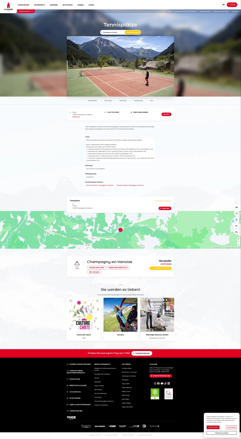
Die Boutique (74, 379)
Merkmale (123, 100)
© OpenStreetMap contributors (228, 248)
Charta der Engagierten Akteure (103, 401)
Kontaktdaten (92, 100)
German (224, 4)
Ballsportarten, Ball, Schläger (221, 11)
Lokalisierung (138, 100)
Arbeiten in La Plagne (78, 385)
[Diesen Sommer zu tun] (236, 207)
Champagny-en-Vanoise (129, 376)
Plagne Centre (126, 391)
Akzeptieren (213, 427)
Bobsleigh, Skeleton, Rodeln (157, 335)
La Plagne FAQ (75, 392)
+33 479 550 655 (165, 264)
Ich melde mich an (142, 353)
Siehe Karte (76, 117)
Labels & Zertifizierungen (79, 404)
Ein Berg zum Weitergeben (80, 364)
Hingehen (165, 208)
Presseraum (97, 397)
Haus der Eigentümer (100, 393)
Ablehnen (231, 427)
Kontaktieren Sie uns (161, 376)
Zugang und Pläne (96, 267)
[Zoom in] (238, 238)
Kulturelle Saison (84, 335)
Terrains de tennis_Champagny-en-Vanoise (99, 185)
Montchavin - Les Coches (129, 372)
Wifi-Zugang (94, 272)
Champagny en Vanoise (162, 201)
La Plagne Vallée (126, 368)
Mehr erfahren (132, 32)
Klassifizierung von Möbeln (102, 374)
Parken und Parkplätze (118, 267)
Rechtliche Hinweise (95, 435)
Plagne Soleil (125, 395)
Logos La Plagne (99, 385)
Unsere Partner (76, 411)
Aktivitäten (67, 5)
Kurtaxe (96, 378)
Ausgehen (54, 5)
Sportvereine (74, 398)
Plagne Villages (126, 403)
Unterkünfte (39, 5)
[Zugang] (236, 232)
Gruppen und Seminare (101, 405)
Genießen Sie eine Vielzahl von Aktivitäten (186, 11)
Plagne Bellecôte (127, 387)
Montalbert (125, 380)
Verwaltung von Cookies (144, 435)
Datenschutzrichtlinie (111, 435)
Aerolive (120, 335)
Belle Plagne (125, 399)
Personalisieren (221, 433)
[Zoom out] (238, 241)
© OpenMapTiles (216, 248)
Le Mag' (91, 5)
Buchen (166, 114)
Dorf (151, 100)
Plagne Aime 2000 (127, 407)
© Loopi (238, 248)
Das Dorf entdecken (161, 268)
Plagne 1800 (125, 383)
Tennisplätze (235, 11)
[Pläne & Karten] (236, 213)
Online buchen (24, 11)
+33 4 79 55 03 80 (113, 112)
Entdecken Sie (23, 5)
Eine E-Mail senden (140, 112)
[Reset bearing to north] (238, 244)
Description (108, 100)
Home (170, 11)
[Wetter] (236, 225)
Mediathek (97, 382)
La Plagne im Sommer (205, 11)
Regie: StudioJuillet (127, 435)
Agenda (80, 5)
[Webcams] (236, 219)
